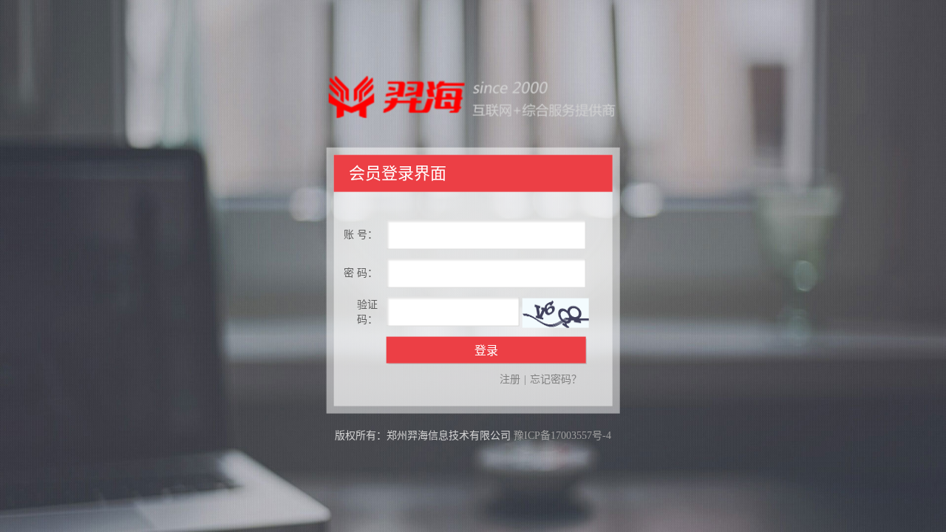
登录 (486, 350)
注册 (510, 378)
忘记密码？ (556, 378)
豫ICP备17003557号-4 (562, 434)
